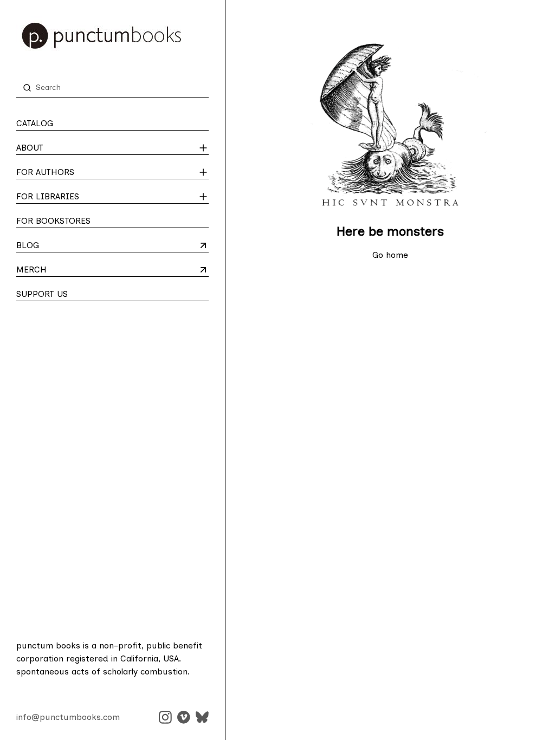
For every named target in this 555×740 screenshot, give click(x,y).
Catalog (34, 123)
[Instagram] (165, 717)
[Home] (112, 35)
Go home (390, 255)
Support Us (42, 294)
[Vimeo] (183, 717)
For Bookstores (53, 221)
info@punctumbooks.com (68, 717)
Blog (58, 246)
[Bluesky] (202, 717)
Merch (58, 270)
